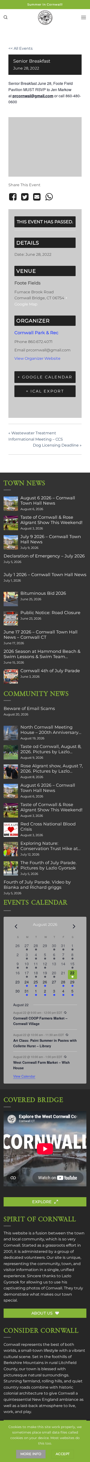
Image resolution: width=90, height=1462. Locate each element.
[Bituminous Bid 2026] (11, 599)
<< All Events (20, 48)
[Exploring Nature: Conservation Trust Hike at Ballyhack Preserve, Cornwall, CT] (11, 849)
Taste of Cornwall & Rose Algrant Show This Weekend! (51, 520)
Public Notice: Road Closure (50, 612)
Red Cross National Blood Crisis (48, 826)
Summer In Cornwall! (45, 4)
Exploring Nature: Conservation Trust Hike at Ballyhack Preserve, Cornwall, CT (52, 846)
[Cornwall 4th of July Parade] (11, 676)
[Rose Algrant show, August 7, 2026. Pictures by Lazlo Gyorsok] (11, 771)
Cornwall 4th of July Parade (50, 670)
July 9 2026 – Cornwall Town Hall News (50, 539)
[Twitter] (25, 197)
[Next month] (74, 926)
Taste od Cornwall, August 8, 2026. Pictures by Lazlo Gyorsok (50, 749)
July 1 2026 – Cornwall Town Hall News (45, 574)
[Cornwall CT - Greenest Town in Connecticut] (45, 17)
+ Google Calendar (45, 377)
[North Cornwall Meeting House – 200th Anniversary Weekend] (11, 733)
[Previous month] (16, 926)
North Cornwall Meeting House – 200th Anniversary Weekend (49, 730)
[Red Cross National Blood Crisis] (11, 830)
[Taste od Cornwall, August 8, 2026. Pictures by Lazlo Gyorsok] (11, 752)
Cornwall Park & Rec (36, 332)
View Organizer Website (37, 358)
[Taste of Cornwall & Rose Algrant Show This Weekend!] (11, 523)
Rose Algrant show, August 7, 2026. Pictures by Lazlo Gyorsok (51, 768)
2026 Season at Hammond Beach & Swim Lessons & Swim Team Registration (42, 654)
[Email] (37, 197)
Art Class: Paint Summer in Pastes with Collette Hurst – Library (45, 1043)
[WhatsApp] (49, 197)
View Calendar (24, 1076)
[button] (5, 17)
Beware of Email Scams (29, 708)
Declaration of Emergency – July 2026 (44, 556)
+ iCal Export (45, 391)
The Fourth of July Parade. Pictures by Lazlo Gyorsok (48, 865)
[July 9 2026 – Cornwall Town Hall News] (11, 542)
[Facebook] (13, 197)
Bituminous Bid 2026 (43, 593)
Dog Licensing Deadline (57, 445)
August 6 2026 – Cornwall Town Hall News (47, 500)
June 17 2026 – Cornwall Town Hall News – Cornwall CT (41, 634)
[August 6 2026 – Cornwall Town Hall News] (11, 503)
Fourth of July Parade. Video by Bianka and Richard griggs (37, 884)
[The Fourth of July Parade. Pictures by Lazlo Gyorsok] (11, 868)
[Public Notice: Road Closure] (11, 618)
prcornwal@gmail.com (32, 95)
